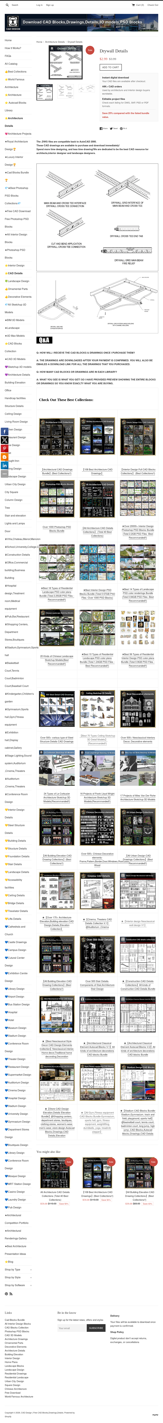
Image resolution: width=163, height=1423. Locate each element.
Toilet (8, 453)
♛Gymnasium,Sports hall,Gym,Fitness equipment (16, 716)
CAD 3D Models (13, 1335)
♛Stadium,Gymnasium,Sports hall (18, 651)
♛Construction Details (17, 554)
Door (7, 531)
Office (8, 390)
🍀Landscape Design (17, 281)
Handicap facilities (15, 398)
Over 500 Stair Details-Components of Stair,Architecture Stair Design (97, 984)
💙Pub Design (13, 1207)
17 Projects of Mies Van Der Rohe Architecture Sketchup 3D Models (138, 797)
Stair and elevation (15, 515)
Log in (39, 4)
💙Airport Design (14, 996)
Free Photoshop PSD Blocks (17, 222)
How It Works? (13, 48)
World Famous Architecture (19, 1396)
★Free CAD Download (18, 211)
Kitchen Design (13, 429)
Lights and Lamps (15, 523)
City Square (11, 492)
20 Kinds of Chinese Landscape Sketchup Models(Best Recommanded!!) (56, 659)
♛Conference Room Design (16, 798)
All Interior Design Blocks (18, 1323)
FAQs (8, 56)
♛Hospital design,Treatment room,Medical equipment (14, 597)
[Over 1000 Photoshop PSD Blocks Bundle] (57, 499)
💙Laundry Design (15, 1199)
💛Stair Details (13, 864)
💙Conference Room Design (17, 1047)
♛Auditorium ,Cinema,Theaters (15, 782)
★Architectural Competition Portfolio (16, 1219)
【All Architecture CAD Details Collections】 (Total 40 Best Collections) (97, 531)
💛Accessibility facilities (13, 883)
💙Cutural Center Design (15, 961)
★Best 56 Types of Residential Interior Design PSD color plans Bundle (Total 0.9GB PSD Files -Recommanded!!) (138, 659)
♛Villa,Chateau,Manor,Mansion (18, 539)
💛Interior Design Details (15, 813)
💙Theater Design (15, 1059)
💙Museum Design (15, 1028)
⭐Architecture (13, 95)
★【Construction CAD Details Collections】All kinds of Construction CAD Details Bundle (138, 984)
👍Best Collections (15, 71)
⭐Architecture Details (14, 122)
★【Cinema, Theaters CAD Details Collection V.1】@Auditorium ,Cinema (97, 923)
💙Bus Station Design (17, 1004)
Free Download (12, 1392)
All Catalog (11, 63)
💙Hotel (9, 1020)
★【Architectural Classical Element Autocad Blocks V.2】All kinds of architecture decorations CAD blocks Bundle (138, 1048)
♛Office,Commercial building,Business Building (16, 570)
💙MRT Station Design (18, 1184)
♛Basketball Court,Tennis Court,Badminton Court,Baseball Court (16, 674)
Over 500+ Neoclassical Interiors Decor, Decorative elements (138, 739)
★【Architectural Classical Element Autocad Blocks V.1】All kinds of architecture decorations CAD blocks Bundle (97, 1048)
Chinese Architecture (16, 1388)
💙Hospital (11, 1012)
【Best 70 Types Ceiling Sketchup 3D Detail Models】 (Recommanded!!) (97, 739)
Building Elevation (15, 382)
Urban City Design (15, 484)
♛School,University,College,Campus (18, 547)
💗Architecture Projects (18, 133)
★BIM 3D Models (14, 320)
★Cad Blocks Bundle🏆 (17, 176)
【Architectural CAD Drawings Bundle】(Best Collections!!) (57, 471)
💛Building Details (15, 840)
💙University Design (16, 1114)
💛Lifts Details (13, 919)
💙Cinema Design (15, 1090)
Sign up (50, 4)
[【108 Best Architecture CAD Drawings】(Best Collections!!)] (97, 436)
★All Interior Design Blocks (16, 238)
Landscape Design (15, 476)
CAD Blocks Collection (16, 1327)
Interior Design (12, 1358)
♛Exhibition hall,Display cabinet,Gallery (13, 740)
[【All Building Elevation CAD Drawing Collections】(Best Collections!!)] (139, 1173)
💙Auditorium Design (17, 1082)
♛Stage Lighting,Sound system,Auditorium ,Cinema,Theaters (18, 763)
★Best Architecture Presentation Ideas (15, 1250)
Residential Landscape (16, 1377)
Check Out (153, 4)
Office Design (12, 445)
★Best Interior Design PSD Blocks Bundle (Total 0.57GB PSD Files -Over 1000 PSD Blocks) (97, 593)
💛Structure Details (16, 848)
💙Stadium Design (15, 1035)
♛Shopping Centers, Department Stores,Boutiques (16, 631)
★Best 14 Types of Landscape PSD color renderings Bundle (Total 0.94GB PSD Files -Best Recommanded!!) (138, 594)
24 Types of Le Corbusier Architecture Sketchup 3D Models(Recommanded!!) (56, 797)
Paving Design (13, 468)
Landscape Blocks (14, 1365)
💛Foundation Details (17, 856)
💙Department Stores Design (17, 1133)
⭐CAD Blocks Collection (13, 347)
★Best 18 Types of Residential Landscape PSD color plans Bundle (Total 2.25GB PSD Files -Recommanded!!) (56, 593)
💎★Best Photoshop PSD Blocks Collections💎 (16, 195)
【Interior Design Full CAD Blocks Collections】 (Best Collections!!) (138, 471)
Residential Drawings (16, 1373)
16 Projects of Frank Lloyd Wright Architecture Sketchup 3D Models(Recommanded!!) (97, 797)
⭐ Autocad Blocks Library (15, 106)
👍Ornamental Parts (16, 289)
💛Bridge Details (14, 903)
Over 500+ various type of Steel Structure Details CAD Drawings (57, 739)
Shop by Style (18, 1277)
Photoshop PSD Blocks (17, 1331)
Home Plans (11, 1362)
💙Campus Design (15, 950)
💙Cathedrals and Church (15, 930)
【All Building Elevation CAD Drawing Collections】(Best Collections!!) (57, 859)
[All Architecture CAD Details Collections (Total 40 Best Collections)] (55, 1173)
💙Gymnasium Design (17, 1121)
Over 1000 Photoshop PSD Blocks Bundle (57, 528)
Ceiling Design (13, 414)
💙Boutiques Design (16, 1145)
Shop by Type (18, 1269)
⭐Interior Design (15, 265)
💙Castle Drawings (16, 942)
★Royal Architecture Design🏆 (16, 145)
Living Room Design (16, 421)
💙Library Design (15, 989)
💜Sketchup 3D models (18, 367)
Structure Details (14, 406)
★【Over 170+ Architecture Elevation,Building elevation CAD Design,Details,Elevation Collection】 (57, 923)
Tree (7, 507)
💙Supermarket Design (18, 1074)
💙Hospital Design (15, 1098)
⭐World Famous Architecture (14, 83)
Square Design (12, 1385)
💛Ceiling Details (15, 895)
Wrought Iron (12, 461)
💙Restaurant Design (17, 1067)
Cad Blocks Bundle (15, 1319)
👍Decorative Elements (18, 296)
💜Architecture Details (17, 374)
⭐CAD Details (14, 273)
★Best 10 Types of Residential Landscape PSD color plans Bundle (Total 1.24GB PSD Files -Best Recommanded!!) (97, 659)
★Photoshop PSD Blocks (15, 253)
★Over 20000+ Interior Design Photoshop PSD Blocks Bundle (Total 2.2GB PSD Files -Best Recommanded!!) (138, 531)
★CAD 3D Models (15, 359)
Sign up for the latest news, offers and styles (80, 1319)
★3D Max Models (15, 335)
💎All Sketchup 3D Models (15, 308)
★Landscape (12, 328)
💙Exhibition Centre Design (16, 977)
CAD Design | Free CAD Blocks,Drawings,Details (42, 1412)
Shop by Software (18, 1285)
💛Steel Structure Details (15, 829)
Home (8, 40)
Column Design (13, 500)
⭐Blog (9, 1261)
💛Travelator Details (16, 911)
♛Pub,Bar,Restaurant (17, 616)
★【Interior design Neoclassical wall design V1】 (138, 923)
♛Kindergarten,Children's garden (18, 697)
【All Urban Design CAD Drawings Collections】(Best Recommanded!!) (138, 859)
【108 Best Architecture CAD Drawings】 (97, 471)
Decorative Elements (16, 1346)
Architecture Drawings (16, 1339)
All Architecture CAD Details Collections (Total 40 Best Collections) (55, 1195)
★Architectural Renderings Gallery (16, 1234)
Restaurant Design (15, 437)
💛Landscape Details (17, 872)
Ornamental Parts (14, 1342)
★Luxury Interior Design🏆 (14, 160)
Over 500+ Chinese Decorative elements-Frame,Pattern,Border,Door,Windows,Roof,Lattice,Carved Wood (109, 859)
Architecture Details (55, 41)
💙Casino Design (15, 1191)
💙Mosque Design (15, 1176)
